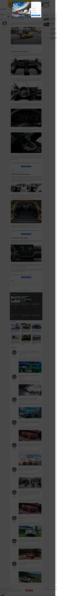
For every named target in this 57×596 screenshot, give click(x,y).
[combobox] (35, 8)
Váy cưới (56, 589)
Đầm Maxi (55, 588)
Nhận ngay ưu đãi (36, 15)
